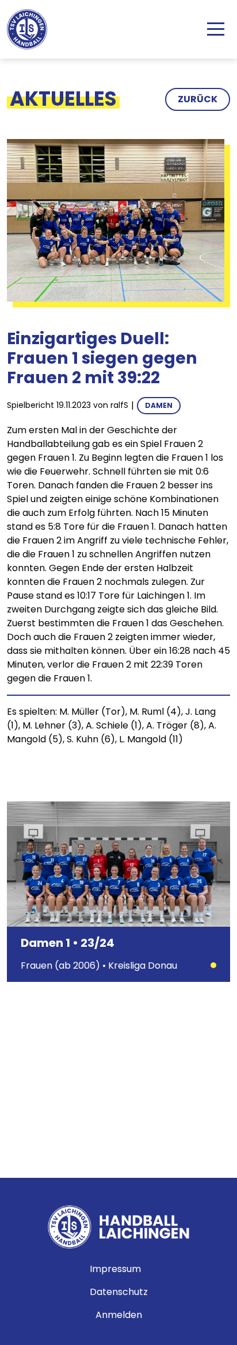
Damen (159, 405)
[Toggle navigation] (215, 29)
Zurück (197, 99)
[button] (115, 219)
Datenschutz (119, 1291)
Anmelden (118, 1314)
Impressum (115, 1268)
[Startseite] (31, 29)
